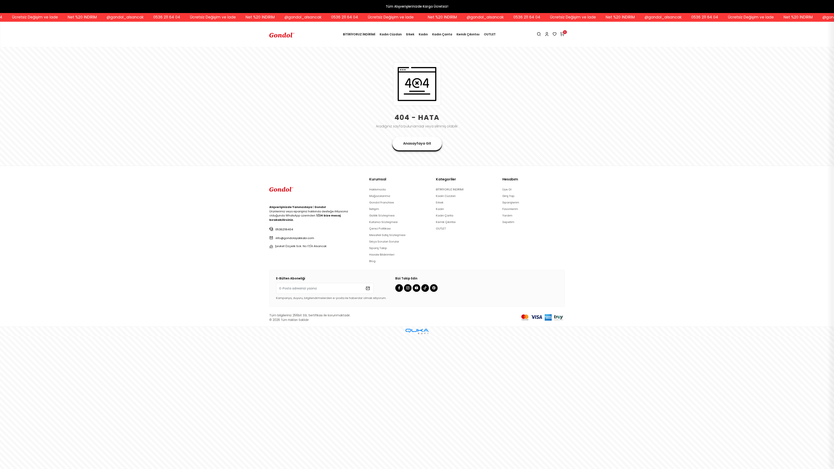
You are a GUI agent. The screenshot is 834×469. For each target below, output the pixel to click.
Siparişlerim (510, 202)
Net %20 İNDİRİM (36, 17)
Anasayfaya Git (417, 143)
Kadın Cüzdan (391, 34)
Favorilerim (510, 209)
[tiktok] (425, 288)
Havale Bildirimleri (381, 255)
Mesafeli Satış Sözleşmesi (387, 235)
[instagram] (408, 288)
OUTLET (490, 34)
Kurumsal (377, 179)
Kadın (423, 34)
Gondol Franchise (381, 202)
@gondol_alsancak (79, 17)
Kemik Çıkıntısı (468, 34)
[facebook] (399, 288)
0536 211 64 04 (121, 17)
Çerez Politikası (380, 228)
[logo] (281, 189)
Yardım (507, 215)
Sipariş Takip (378, 248)
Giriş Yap (508, 196)
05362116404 (284, 229)
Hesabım (510, 179)
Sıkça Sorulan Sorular (384, 241)
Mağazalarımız (379, 196)
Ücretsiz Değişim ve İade (167, 17)
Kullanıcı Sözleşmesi (383, 222)
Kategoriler (446, 179)
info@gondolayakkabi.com (295, 238)
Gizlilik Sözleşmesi (382, 215)
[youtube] (417, 288)
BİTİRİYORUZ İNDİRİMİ (359, 34)
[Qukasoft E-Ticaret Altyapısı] (417, 331)
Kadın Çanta (442, 34)
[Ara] (539, 34)
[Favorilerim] (554, 34)
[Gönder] (367, 288)
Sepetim (508, 222)
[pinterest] (434, 288)
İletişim (374, 209)
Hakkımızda (377, 189)
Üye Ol (506, 189)
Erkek (410, 34)
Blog (372, 261)
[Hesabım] (546, 34)
